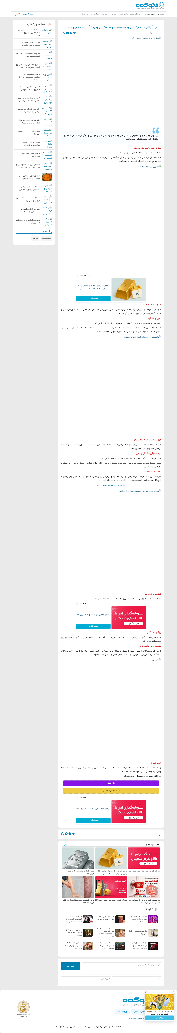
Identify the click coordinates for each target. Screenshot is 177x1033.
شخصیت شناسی (140, 1011)
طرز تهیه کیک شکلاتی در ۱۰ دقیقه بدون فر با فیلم (29, 210)
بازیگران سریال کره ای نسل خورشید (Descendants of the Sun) (105, 932)
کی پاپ (35, 238)
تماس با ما (132, 1018)
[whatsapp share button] (64, 33)
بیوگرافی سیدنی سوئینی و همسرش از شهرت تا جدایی (29, 188)
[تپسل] (77, 276)
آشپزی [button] (114, 14)
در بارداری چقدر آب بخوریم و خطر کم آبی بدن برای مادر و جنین (29, 33)
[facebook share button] (71, 33)
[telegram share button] (67, 33)
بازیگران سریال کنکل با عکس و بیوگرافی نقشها (74, 933)
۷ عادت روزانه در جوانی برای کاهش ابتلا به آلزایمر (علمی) (29, 99)
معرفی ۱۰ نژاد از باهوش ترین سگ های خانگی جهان (29, 144)
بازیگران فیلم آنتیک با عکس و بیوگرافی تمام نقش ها (73, 946)
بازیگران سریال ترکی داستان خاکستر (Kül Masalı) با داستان (106, 946)
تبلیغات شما (46, 238)
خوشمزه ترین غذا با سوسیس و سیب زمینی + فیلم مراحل (28, 166)
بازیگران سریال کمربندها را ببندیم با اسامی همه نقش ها (74, 919)
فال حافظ (85, 14)
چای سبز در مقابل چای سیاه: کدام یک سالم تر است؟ (29, 121)
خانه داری (104, 14)
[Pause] (147, 1007)
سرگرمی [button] (96, 14)
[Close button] (173, 991)
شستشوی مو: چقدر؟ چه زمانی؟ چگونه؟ (28, 133)
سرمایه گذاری (93, 298)
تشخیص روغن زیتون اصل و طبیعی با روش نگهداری (29, 44)
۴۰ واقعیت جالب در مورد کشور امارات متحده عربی (28, 55)
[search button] (14, 14)
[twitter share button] (74, 33)
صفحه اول (160, 14)
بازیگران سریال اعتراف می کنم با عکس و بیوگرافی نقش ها (138, 946)
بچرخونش (159, 1018)
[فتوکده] (150, 6)
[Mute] (150, 1007)
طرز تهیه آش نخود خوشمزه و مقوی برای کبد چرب (29, 155)
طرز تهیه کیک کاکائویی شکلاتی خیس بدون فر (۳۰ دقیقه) (29, 77)
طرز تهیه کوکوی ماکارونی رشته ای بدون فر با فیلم (28, 221)
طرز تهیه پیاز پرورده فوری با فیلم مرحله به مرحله (106, 919)
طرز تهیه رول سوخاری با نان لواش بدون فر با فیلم (29, 177)
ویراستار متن (122, 1011)
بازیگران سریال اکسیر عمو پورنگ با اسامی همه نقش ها (138, 919)
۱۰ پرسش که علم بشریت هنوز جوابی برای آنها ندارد (28, 110)
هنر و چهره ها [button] (150, 14)
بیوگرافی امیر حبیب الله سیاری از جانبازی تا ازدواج (28, 199)
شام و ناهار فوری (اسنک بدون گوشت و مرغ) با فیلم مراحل (28, 66)
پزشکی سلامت (135, 14)
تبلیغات (141, 1018)
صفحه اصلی (155, 33)
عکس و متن (123, 14)
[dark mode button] (19, 14)
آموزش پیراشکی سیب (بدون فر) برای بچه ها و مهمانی (29, 88)
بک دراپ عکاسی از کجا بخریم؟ (138, 932)
